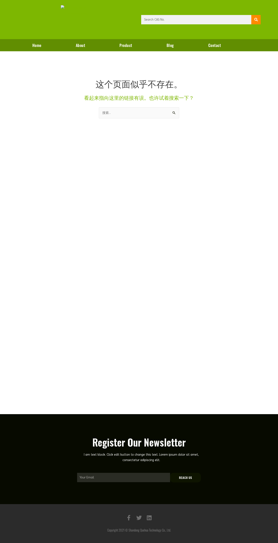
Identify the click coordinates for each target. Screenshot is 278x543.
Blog (170, 45)
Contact (214, 45)
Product (125, 45)
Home (36, 45)
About (80, 45)
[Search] (256, 19)
